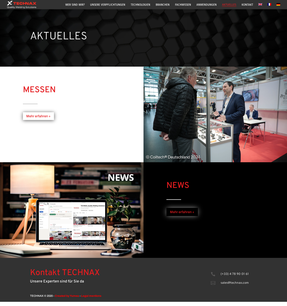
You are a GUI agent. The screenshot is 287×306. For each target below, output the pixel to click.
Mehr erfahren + (38, 116)
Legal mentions (91, 295)
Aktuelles (229, 5)
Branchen (163, 5)
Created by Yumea (67, 295)
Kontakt (247, 5)
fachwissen (183, 5)
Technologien (140, 5)
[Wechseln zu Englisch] (260, 6)
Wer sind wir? (75, 5)
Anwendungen (206, 5)
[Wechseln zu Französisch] (269, 6)
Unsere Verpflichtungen (107, 5)
